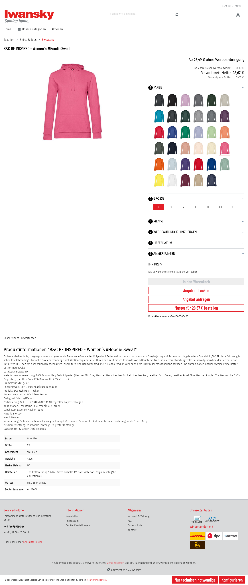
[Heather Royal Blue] (172, 132)
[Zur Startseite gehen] (29, 16)
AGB (130, 520)
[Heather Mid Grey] (211, 116)
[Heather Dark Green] (185, 116)
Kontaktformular (32, 542)
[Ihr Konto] (238, 14)
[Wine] (185, 180)
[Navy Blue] (172, 148)
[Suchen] (176, 14)
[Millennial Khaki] (159, 148)
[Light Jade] (211, 132)
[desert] (198, 180)
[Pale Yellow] (211, 148)
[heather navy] (211, 180)
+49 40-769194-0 (14, 526)
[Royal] (211, 164)
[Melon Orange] (224, 132)
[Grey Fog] (224, 100)
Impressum (72, 520)
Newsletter (72, 516)
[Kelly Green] (185, 132)
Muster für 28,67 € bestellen (196, 307)
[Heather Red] (159, 132)
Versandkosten (115, 562)
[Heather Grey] (198, 116)
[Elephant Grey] (198, 100)
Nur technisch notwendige (195, 579)
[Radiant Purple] (185, 164)
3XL (233, 207)
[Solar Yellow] (159, 180)
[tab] (11, 338)
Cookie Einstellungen (78, 525)
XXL (220, 207)
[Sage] (224, 164)
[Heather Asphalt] (172, 116)
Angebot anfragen (196, 299)
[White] (172, 180)
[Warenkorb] (243, 12)
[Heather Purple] (224, 116)
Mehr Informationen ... (97, 580)
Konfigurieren (232, 579)
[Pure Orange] (159, 164)
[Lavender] (198, 132)
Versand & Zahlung (138, 516)
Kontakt (132, 530)
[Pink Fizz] (224, 148)
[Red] (198, 164)
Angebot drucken (196, 290)
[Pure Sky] (172, 164)
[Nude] (185, 148)
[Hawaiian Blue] (159, 116)
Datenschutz (135, 525)
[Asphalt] (159, 100)
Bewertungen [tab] (28, 338)
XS (158, 207)
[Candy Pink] (185, 100)
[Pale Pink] (198, 148)
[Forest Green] (211, 100)
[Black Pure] (172, 100)
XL (208, 207)
